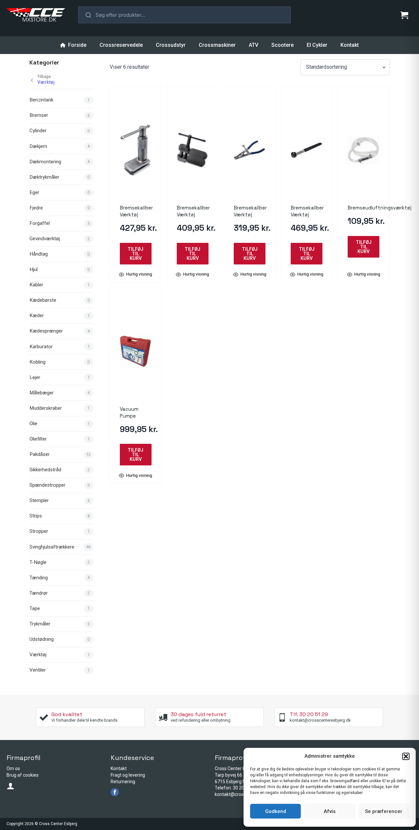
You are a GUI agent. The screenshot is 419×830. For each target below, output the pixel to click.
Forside (77, 45)
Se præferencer (383, 811)
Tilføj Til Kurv (135, 253)
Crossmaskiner (217, 45)
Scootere (282, 45)
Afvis (330, 811)
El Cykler (317, 45)
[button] (406, 756)
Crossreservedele (121, 45)
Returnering (123, 781)
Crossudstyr (171, 45)
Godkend (275, 811)
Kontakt (349, 45)
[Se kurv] (404, 15)
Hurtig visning (139, 274)
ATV (253, 45)
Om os (13, 768)
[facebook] (115, 792)
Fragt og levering (128, 775)
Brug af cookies (23, 775)
